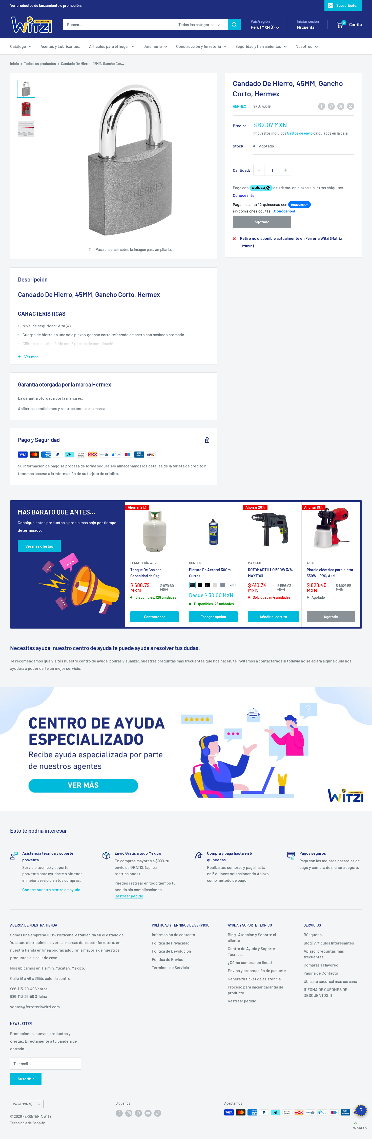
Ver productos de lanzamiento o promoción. (46, 5)
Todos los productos (40, 63)
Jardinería (152, 46)
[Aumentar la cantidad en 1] (285, 170)
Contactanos (154, 616)
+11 (232, 585)
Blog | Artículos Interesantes (329, 942)
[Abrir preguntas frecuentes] (361, 1110)
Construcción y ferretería (198, 46)
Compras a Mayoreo (321, 964)
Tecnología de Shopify (27, 1123)
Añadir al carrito (273, 616)
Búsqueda (313, 934)
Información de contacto (173, 934)
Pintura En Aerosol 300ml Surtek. (210, 572)
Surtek (195, 563)
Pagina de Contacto (321, 973)
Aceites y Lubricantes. (60, 46)
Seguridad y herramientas (258, 46)
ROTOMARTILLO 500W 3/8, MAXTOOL (270, 572)
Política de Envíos (167, 959)
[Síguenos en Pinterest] (138, 1112)
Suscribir (26, 1078)
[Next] (360, 564)
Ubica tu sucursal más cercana (330, 981)
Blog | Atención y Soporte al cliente (252, 937)
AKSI (310, 563)
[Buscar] (234, 24)
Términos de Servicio (170, 967)
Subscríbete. (346, 5)
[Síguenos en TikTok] (157, 1112)
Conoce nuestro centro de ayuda (51, 889)
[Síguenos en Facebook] (119, 1112)
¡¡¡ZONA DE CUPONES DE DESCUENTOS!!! (325, 992)
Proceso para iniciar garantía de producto (255, 989)
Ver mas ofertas (39, 546)
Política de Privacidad (171, 942)
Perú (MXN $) (22, 1104)
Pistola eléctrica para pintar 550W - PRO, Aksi (330, 572)
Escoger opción (213, 616)
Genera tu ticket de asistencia (254, 978)
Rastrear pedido (129, 895)
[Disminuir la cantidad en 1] (259, 170)
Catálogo (18, 46)
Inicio (14, 63)
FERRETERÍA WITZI (143, 563)
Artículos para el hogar (109, 46)
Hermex (239, 106)
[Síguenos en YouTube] (148, 1112)
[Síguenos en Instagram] (128, 1112)
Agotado (262, 222)
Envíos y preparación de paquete (257, 970)
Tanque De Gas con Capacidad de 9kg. (145, 572)
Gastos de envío (300, 133)
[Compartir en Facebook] (321, 106)
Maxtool (255, 563)
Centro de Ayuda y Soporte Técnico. (251, 951)
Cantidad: (241, 170)
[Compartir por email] (350, 106)
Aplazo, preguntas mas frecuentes (324, 954)
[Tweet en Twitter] (340, 106)
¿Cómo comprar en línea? (250, 962)
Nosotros (304, 46)
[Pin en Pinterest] (331, 106)
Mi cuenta (306, 27)
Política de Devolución (171, 951)
